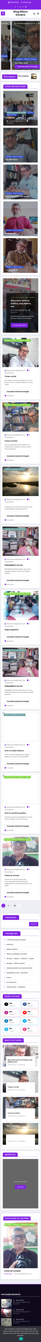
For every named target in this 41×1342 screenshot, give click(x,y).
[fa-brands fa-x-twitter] (18, 7)
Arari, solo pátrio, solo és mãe (17, 196)
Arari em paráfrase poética (15, 813)
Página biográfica (12, 630)
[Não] (38, 1334)
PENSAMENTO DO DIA (14, 686)
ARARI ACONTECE (12, 949)
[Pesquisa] (34, 13)
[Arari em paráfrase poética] (20, 789)
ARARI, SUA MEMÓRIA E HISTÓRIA (16, 112)
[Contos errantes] (20, 417)
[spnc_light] (38, 14)
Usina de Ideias (11, 270)
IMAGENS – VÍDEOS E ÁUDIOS (16, 963)
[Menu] (3, 13)
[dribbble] (21, 7)
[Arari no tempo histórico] (20, 727)
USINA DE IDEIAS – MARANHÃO (16, 987)
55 (15, 905)
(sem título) (20, 1300)
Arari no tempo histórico (14, 751)
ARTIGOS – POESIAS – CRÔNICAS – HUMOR (20, 959)
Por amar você (11, 160)
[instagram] (23, 7)
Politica (9, 977)
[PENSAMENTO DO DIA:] (20, 541)
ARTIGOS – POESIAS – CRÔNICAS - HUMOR (19, 297)
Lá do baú (10, 118)
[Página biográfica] (20, 605)
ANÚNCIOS (10, 944)
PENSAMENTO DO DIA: (14, 565)
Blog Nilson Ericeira (20, 13)
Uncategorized (11, 982)
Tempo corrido (10, 376)
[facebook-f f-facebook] (15, 7)
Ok (21, 1339)
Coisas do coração (12, 875)
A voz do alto (10, 233)
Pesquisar (10, 917)
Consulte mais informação (19, 325)
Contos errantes (11, 441)
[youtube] (26, 7)
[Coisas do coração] (20, 851)
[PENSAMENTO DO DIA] (20, 662)
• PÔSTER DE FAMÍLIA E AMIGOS (16, 940)
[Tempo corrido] (20, 352)
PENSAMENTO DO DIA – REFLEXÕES (15, 529)
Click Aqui (20, 1187)
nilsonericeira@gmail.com (16, 121)
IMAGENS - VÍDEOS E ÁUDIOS (14, 156)
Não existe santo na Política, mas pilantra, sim (21, 303)
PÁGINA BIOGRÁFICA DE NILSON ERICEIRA (19, 968)
